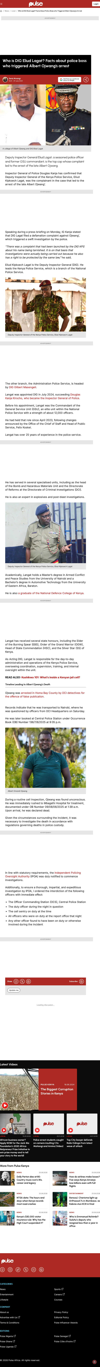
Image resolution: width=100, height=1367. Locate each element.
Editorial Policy (61, 1317)
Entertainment (76, 1193)
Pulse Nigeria (6, 1336)
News (7, 11)
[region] (50, 1136)
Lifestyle (4, 1299)
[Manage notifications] (94, 1362)
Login (96, 4)
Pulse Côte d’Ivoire (63, 1341)
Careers (58, 1294)
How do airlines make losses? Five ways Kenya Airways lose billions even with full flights (84, 1181)
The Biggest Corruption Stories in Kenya (57, 1091)
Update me (13, 990)
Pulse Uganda (7, 1346)
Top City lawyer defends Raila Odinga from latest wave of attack (79, 1143)
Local (13, 11)
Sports (57, 1289)
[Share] (86, 79)
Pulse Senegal (61, 1336)
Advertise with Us (8, 1317)
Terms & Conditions (9, 1322)
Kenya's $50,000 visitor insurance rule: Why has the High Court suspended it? (31, 1219)
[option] (15, 1137)
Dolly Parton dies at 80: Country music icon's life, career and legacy (29, 1179)
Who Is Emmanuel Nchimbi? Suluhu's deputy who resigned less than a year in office (84, 1221)
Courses (58, 1299)
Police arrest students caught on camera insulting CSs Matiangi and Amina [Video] (48, 1143)
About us (4, 1312)
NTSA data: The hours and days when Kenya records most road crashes (30, 1200)
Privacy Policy (61, 1312)
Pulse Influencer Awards (66, 1322)
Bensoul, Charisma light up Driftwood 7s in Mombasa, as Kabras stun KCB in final (84, 1200)
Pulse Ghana (6, 1341)
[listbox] (50, 1136)
